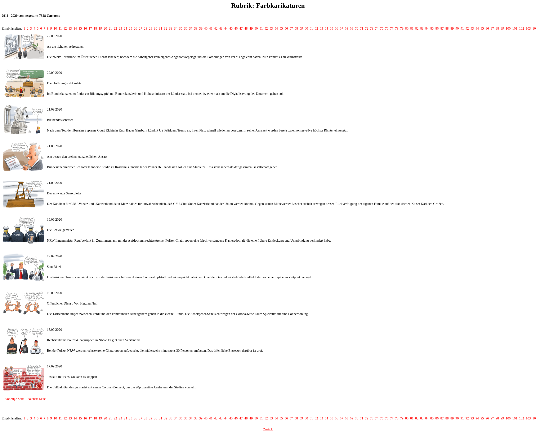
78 (396, 28)
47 (241, 28)
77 (391, 28)
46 (236, 28)
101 (514, 28)
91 (462, 28)
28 (145, 28)
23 (120, 28)
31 (160, 28)
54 (276, 28)
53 (271, 28)
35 (180, 28)
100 (508, 28)
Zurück (268, 429)
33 (170, 28)
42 (216, 28)
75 (381, 28)
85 (432, 28)
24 (125, 28)
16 (85, 28)
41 (211, 28)
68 (346, 28)
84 (427, 28)
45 (231, 28)
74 (376, 28)
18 (95, 28)
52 (266, 28)
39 (200, 28)
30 (155, 28)
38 (195, 28)
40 (205, 28)
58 (296, 28)
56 (286, 28)
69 (351, 28)
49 (251, 28)
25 (130, 28)
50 (256, 28)
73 (371, 28)
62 (316, 28)
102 (521, 28)
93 (472, 28)
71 (361, 28)
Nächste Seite (37, 399)
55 (281, 28)
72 (366, 28)
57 (291, 28)
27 (140, 28)
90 (457, 28)
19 (100, 28)
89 (452, 28)
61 (311, 28)
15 (80, 28)
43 (221, 28)
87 (442, 28)
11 (60, 28)
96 (487, 28)
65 (331, 28)
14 (75, 28)
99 (502, 28)
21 (110, 28)
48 (246, 28)
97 (492, 28)
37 (190, 28)
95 (482, 28)
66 (336, 28)
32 (165, 28)
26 (135, 28)
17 (90, 28)
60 (306, 28)
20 (105, 28)
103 (528, 28)
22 (115, 28)
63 (321, 28)
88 (447, 28)
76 (386, 28)
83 (422, 28)
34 (175, 28)
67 (341, 28)
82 (417, 28)
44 (226, 28)
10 (55, 28)
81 (412, 28)
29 (150, 28)
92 (467, 28)
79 (401, 28)
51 (261, 28)
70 (356, 28)
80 (406, 28)
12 (65, 28)
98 (497, 28)
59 (301, 28)
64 (326, 28)
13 (70, 28)
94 (477, 28)
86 (437, 28)
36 (185, 28)
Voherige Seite (14, 399)
